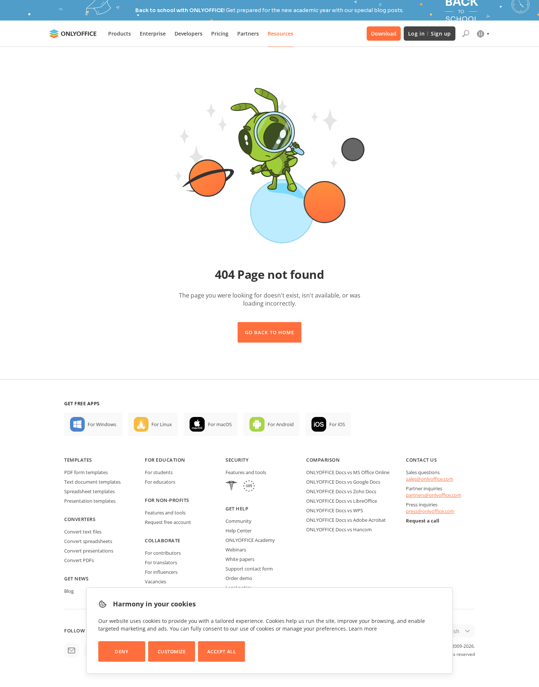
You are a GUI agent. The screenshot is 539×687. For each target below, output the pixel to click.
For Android (281, 424)
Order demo (238, 578)
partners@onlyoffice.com (433, 495)
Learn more (363, 628)
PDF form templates (86, 472)
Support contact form (249, 568)
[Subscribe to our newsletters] (71, 650)
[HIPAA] (231, 487)
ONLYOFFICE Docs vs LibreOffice (341, 501)
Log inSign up (429, 33)
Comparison (323, 460)
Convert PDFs (79, 560)
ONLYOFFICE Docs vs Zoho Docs (341, 491)
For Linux (161, 424)
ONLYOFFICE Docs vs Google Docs (343, 482)
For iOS (337, 424)
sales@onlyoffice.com (429, 479)
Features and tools (165, 512)
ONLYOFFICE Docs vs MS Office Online (347, 472)
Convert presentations (88, 550)
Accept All (221, 651)
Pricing (219, 33)
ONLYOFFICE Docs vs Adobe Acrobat (346, 520)
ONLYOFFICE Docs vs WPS (334, 510)
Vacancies (155, 581)
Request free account (168, 522)
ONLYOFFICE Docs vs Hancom (339, 529)
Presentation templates (89, 501)
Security (237, 460)
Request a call (422, 520)
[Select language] (482, 33)
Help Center (238, 530)
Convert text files (83, 531)
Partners (248, 33)
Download (383, 33)
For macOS (220, 424)
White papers (239, 559)
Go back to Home (269, 332)
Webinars (235, 549)
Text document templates (92, 482)
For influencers (161, 572)
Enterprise (153, 33)
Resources (280, 33)
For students (159, 472)
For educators (160, 482)
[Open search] (465, 33)
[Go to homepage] (73, 33)
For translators (161, 562)
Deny (121, 651)
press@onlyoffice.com (430, 511)
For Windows (102, 424)
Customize (172, 651)
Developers (188, 33)
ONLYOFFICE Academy (250, 540)
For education (165, 460)
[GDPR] (249, 487)
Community (238, 521)
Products (119, 33)
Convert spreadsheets (88, 541)
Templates (78, 460)
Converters (79, 519)
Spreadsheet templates (89, 491)
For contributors (163, 553)
